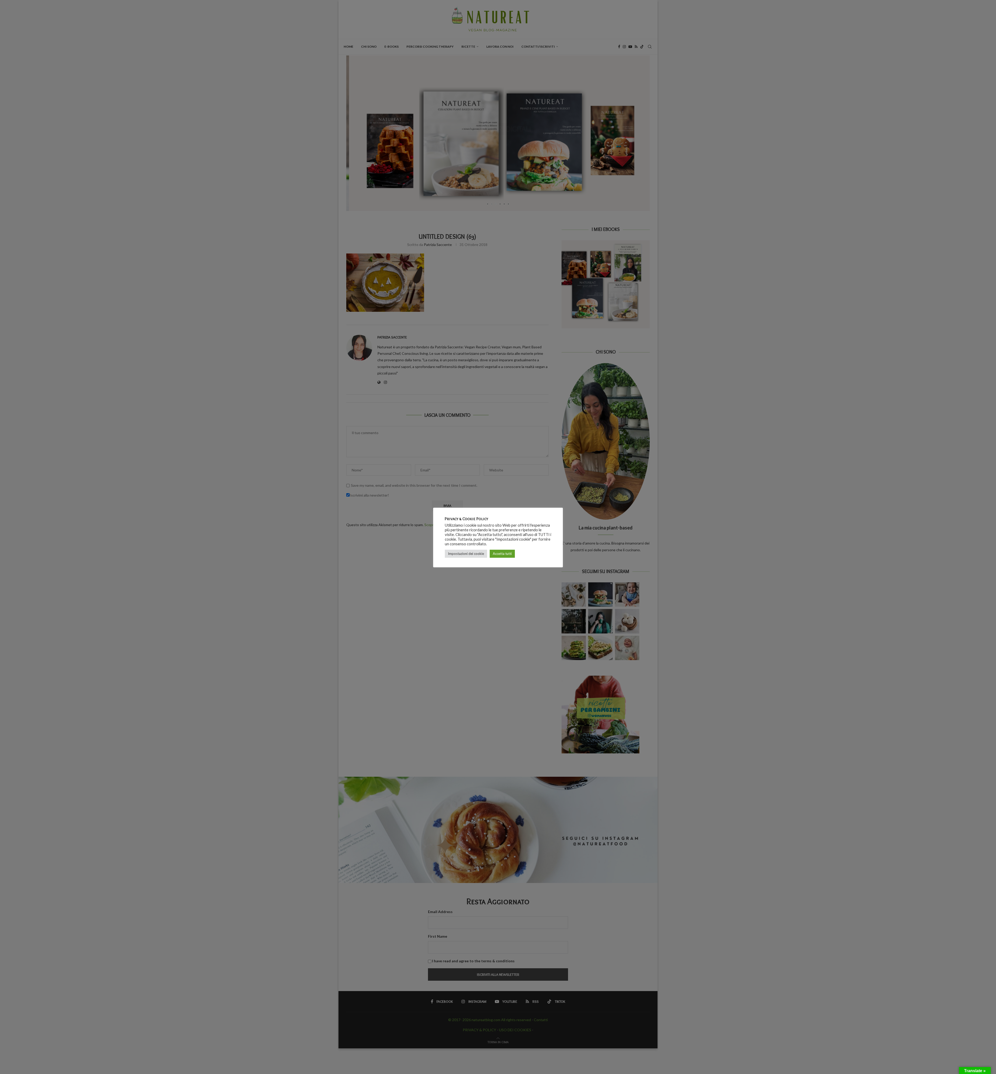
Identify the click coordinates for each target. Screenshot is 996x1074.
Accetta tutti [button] (502, 554)
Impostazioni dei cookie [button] (466, 554)
